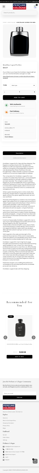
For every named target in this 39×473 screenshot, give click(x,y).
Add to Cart (19, 97)
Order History (6, 437)
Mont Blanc (11, 22)
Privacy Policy (6, 425)
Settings (5, 440)
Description (19, 153)
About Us (5, 411)
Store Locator (12, 411)
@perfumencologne (10, 454)
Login (6, 457)
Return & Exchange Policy (9, 420)
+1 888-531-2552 (34, 1)
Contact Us (19, 411)
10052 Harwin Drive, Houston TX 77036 (14, 451)
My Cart (5, 435)
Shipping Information (8, 423)
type (5, 85)
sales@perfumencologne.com (12, 446)
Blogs (4, 428)
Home (5, 22)
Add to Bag (19, 356)
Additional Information (19, 158)
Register (7, 459)
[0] (35, 461)
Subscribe (19, 397)
